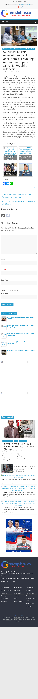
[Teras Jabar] (3, 21)
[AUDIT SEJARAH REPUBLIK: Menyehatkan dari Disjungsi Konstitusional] (18, 475)
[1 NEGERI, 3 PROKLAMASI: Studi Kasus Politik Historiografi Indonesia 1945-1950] (19, 421)
